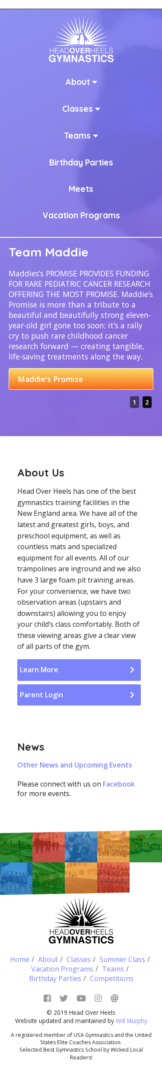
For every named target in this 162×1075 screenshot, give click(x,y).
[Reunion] (16, 878)
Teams (78, 135)
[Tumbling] (16, 846)
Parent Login (41, 694)
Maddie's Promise (50, 379)
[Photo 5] (146, 846)
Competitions (111, 978)
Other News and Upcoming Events (74, 765)
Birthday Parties (81, 162)
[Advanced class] (48, 878)
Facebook (119, 784)
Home (19, 959)
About (78, 82)
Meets (81, 189)
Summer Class (122, 959)
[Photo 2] (48, 846)
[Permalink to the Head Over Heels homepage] (81, 37)
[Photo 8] (113, 878)
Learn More (39, 669)
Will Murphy (131, 1021)
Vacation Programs (81, 215)
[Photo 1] (113, 846)
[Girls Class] (81, 878)
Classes (78, 109)
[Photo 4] (81, 846)
